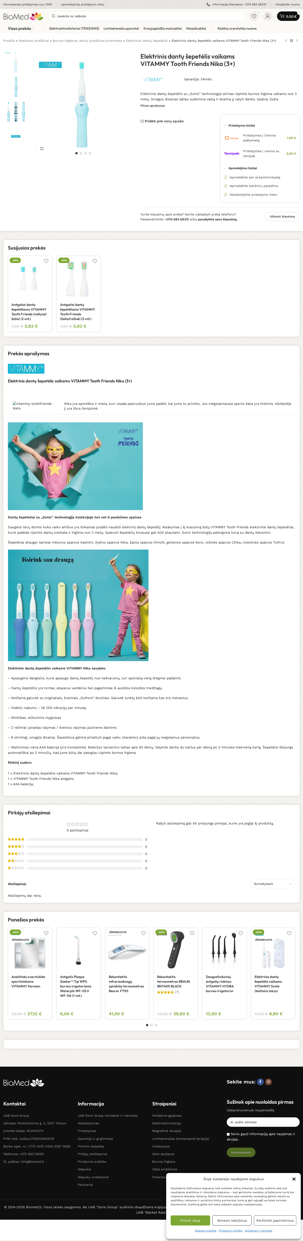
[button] (294, 1179)
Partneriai (85, 1184)
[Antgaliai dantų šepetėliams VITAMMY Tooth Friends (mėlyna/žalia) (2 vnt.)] (30, 278)
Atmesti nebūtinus (232, 1221)
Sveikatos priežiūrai (34, 40)
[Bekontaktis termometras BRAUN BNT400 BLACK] (176, 950)
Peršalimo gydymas (166, 1115)
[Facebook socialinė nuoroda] (260, 1082)
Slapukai (84, 1169)
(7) (177, 992)
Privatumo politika (230, 1230)
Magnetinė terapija (166, 1131)
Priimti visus (190, 1221)
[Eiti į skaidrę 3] (85, 153)
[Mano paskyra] (268, 16)
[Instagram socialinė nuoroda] (268, 1082)
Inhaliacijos (161, 1146)
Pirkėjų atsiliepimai (92, 1154)
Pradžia (9, 40)
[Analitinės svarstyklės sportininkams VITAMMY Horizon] (30, 950)
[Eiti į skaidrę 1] (76, 153)
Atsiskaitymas (88, 1123)
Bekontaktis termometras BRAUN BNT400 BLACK (173, 981)
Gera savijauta (163, 1154)
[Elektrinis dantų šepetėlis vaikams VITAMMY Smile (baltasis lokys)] (273, 950)
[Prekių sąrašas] (291, 41)
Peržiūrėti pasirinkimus (275, 1221)
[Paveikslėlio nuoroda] (24, 1082)
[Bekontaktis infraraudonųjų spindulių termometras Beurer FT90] (127, 950)
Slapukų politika (205, 1230)
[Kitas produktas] (297, 41)
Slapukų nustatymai (93, 1177)
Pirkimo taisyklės (91, 1146)
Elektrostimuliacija (166, 1123)
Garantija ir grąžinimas (95, 1138)
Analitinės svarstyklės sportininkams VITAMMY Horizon (28, 981)
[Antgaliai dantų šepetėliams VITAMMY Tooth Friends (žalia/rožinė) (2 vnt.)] (78, 278)
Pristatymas (87, 1131)
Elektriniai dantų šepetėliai (147, 40)
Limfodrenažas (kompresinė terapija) (180, 1138)
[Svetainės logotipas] (23, 16)
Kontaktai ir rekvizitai (258, 1230)
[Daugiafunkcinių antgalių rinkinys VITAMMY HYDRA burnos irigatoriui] (224, 950)
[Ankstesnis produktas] (286, 41)
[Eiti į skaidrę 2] (81, 153)
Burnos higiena (163, 1161)
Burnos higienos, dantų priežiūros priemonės (87, 40)
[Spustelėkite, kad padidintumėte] (42, 148)
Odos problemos (164, 1169)
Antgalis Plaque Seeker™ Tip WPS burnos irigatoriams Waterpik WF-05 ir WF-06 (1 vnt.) (75, 986)
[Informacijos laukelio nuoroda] (27, 5)
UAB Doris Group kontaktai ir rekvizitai (108, 1115)
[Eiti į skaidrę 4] (90, 153)
